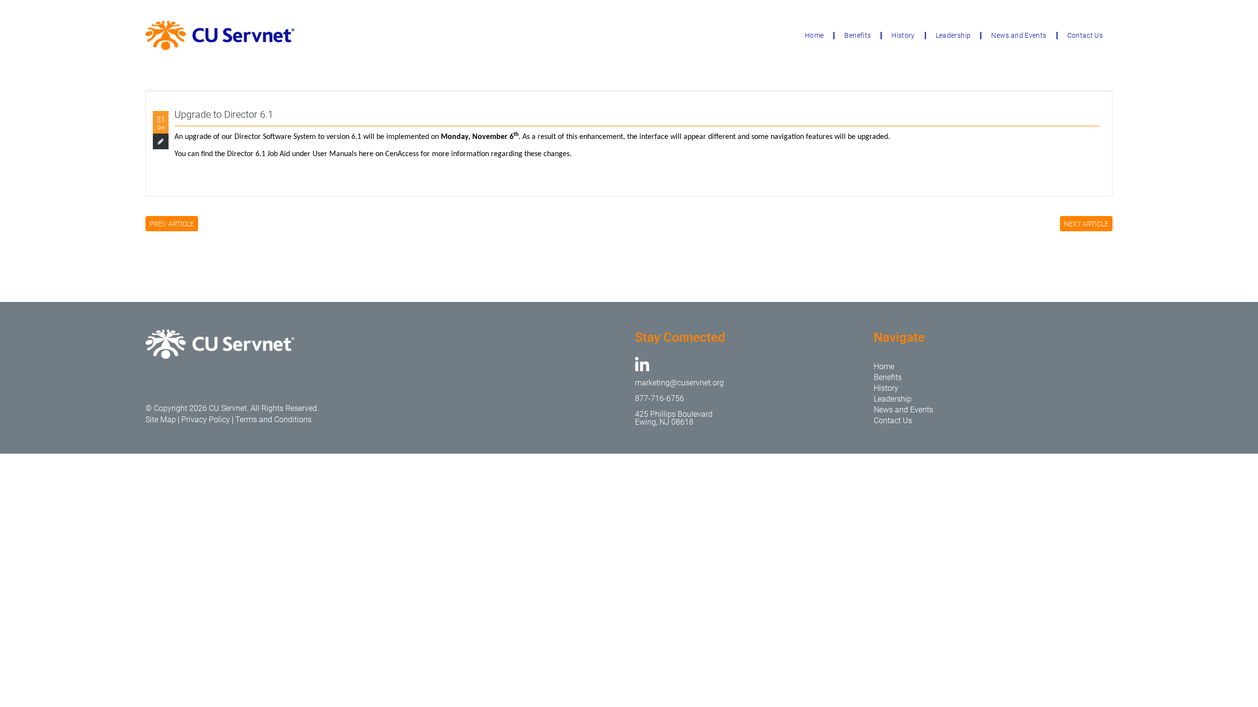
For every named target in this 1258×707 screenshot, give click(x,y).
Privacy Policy (205, 419)
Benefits (857, 35)
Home (814, 35)
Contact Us (1085, 35)
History (903, 35)
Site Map (160, 419)
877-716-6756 (659, 398)
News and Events (1018, 35)
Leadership (953, 35)
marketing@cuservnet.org (679, 382)
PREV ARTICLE (171, 224)
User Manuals (336, 154)
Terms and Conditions (273, 419)
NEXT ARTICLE (1086, 224)
